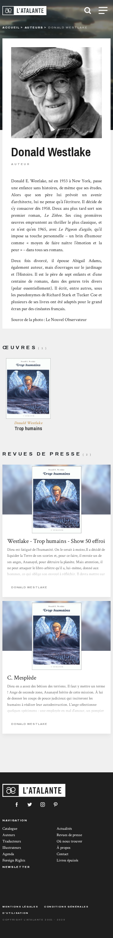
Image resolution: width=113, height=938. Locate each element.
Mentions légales (20, 906)
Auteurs (34, 27)
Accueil (11, 27)
